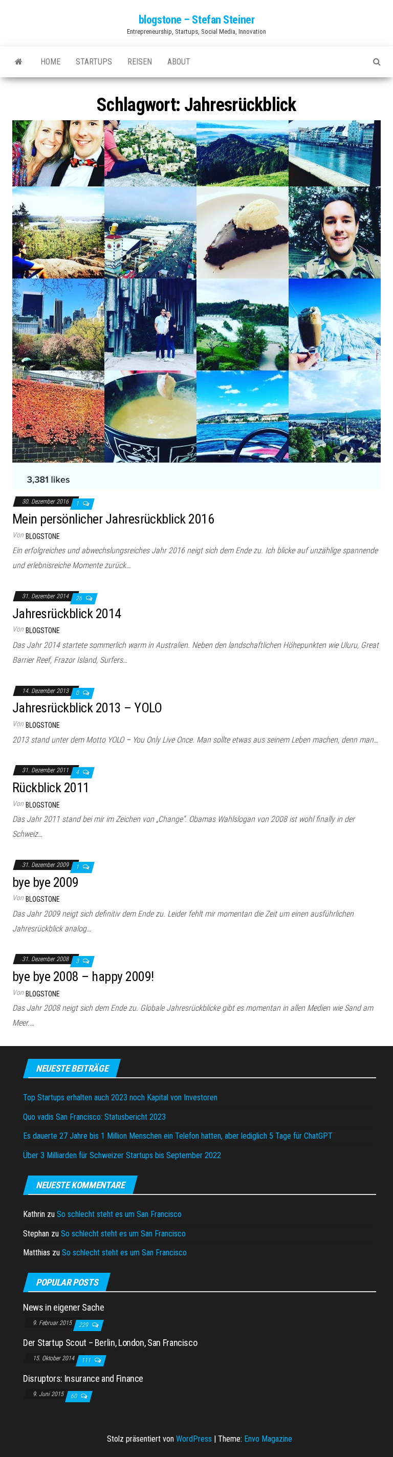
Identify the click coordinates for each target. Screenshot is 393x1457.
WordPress (194, 1439)
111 (86, 1360)
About (178, 62)
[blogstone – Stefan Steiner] (19, 62)
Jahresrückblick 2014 (66, 613)
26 (79, 598)
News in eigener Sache (63, 1307)
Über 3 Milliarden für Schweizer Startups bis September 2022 (122, 1155)
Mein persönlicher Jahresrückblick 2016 (113, 519)
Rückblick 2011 (51, 787)
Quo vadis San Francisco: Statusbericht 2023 (94, 1117)
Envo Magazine (268, 1439)
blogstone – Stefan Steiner (197, 19)
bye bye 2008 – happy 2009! (83, 976)
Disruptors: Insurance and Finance (83, 1378)
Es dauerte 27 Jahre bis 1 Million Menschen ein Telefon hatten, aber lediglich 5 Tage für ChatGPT (178, 1136)
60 (74, 1396)
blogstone (43, 536)
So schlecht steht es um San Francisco (119, 1214)
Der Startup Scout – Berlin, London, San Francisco (110, 1342)
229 (84, 1325)
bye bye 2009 (45, 882)
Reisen (139, 62)
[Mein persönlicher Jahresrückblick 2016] (196, 304)
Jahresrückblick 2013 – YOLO (87, 707)
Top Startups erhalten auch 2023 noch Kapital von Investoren (120, 1097)
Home (50, 62)
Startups (94, 62)
